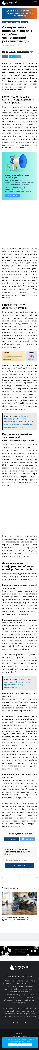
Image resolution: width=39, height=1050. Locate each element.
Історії (16, 22)
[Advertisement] (19, 222)
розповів (22, 81)
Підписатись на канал (20, 1044)
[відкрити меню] (36, 3)
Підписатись (11, 839)
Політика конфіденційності (19, 1036)
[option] (19, 907)
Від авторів (7, 22)
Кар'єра (24, 22)
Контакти (19, 1034)
